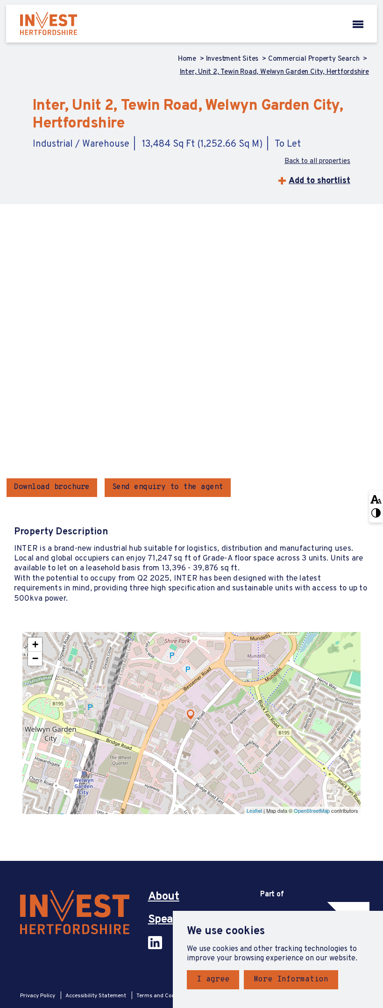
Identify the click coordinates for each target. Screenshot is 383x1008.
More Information (291, 979)
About (163, 897)
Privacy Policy (38, 996)
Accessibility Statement (96, 996)
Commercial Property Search (314, 59)
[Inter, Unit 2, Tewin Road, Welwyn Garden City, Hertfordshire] (190, 714)
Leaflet (254, 810)
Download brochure (52, 487)
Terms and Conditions (164, 996)
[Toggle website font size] (376, 498)
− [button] (35, 658)
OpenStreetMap (312, 810)
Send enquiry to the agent (167, 487)
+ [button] (35, 644)
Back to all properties (317, 161)
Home (188, 59)
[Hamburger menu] (358, 23)
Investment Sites (233, 59)
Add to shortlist (319, 181)
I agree (213, 979)
